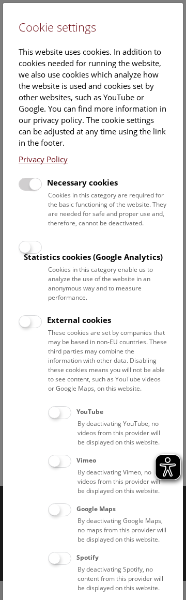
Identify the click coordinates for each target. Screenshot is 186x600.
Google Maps (96, 508)
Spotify (87, 557)
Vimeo (86, 460)
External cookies (79, 320)
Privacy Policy (43, 159)
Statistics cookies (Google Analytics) (93, 257)
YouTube (89, 411)
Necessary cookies (82, 182)
